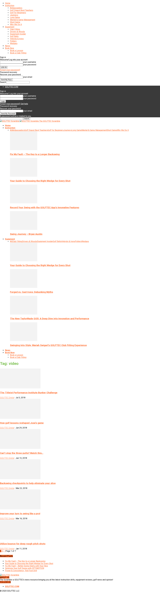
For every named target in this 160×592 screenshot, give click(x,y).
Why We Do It (16, 24)
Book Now (9, 48)
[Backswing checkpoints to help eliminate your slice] (20, 478)
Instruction (9, 5)
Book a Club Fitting (18, 53)
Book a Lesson (16, 50)
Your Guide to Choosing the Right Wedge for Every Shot (40, 181)
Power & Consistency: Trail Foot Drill (21, 570)
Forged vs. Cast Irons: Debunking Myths (31, 292)
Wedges (13, 43)
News (7, 46)
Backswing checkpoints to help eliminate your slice (28, 483)
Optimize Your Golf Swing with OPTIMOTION (24, 568)
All (11, 130)
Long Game (15, 17)
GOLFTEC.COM (11, 87)
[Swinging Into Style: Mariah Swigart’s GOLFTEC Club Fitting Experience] (23, 340)
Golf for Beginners (18, 12)
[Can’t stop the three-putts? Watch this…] (20, 448)
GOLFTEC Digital (7, 397)
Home (7, 3)
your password (29, 64)
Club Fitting (15, 29)
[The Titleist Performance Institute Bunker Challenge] (20, 388)
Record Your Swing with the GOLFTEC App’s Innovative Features (44, 207)
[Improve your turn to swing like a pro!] (20, 508)
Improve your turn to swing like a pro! (20, 513)
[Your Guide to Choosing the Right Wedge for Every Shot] (23, 176)
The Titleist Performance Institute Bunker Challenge (28, 392)
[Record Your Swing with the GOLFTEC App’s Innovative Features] (23, 202)
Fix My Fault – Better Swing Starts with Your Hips (26, 566)
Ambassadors (16, 8)
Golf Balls (14, 36)
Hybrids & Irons (17, 39)
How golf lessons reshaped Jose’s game (22, 423)
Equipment (9, 27)
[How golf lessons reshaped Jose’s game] (20, 418)
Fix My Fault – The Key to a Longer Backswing (35, 154)
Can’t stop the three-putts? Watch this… (21, 453)
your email (27, 77)
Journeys (14, 15)
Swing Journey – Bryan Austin (26, 234)
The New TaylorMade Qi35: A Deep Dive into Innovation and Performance (49, 318)
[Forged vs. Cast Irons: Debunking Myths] (23, 287)
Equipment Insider (18, 34)
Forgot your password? (10, 70)
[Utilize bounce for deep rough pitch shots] (20, 539)
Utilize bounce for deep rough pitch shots (22, 543)
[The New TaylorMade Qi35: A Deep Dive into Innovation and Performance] (23, 314)
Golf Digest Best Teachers (21, 10)
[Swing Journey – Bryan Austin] (23, 229)
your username (29, 62)
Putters (13, 41)
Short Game (15, 22)
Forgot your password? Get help (14, 104)
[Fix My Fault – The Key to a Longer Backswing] (23, 149)
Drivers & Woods (17, 31)
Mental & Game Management (22, 20)
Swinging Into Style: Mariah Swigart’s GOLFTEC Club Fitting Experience (48, 345)
